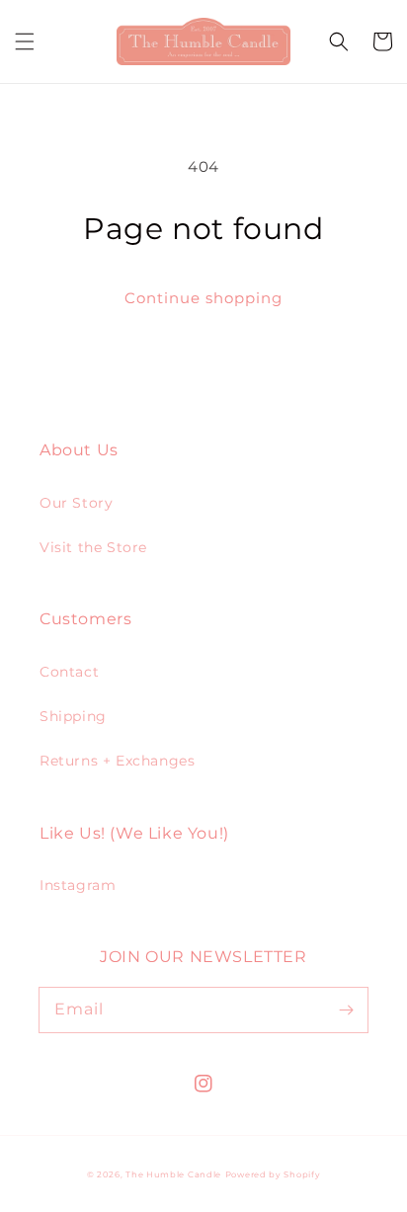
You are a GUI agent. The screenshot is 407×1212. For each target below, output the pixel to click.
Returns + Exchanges (117, 760)
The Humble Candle (173, 1174)
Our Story (76, 503)
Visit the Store (93, 547)
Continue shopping (203, 297)
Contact (69, 672)
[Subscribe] (345, 1009)
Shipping (73, 716)
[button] (24, 41)
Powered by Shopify (273, 1174)
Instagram (78, 885)
